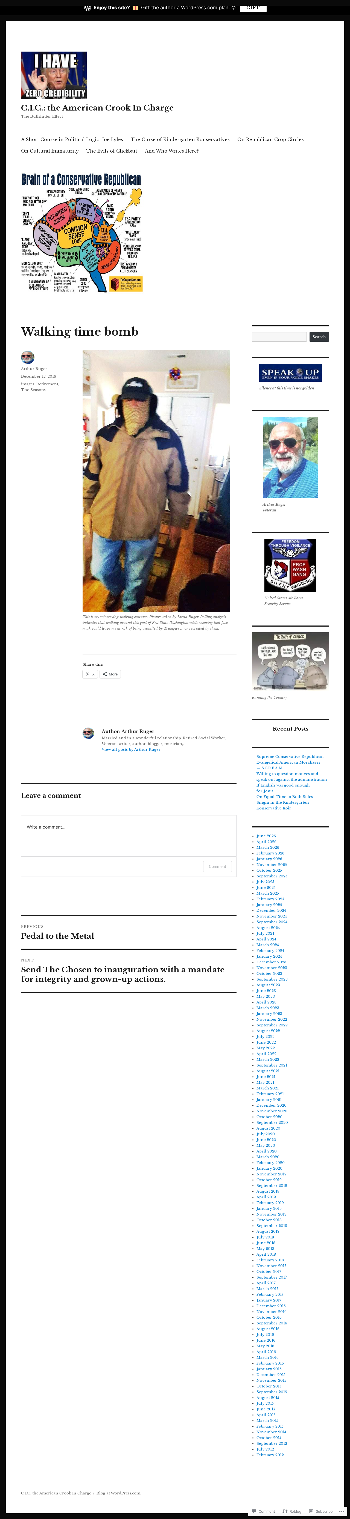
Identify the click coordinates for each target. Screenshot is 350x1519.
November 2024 (271, 916)
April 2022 (266, 1054)
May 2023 (265, 996)
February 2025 (270, 899)
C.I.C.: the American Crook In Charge (97, 108)
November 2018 (271, 1214)
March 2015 (267, 1420)
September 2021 (271, 1065)
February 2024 (270, 950)
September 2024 (271, 922)
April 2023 (266, 1002)
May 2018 (265, 1248)
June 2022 (266, 1042)
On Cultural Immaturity (50, 151)
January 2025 (269, 905)
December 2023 (271, 962)
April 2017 (266, 1283)
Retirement (47, 384)
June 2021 (265, 1076)
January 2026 (269, 859)
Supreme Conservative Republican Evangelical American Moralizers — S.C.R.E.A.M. (290, 762)
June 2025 (266, 887)
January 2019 (269, 1208)
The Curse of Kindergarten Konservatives (180, 139)
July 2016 (265, 1334)
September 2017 (271, 1277)
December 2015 (270, 1374)
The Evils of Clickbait (111, 151)
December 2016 (271, 1306)
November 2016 (271, 1311)
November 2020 (271, 1111)
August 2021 (267, 1071)
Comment (217, 866)
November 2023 (271, 968)
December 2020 (271, 1105)
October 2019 (269, 1180)
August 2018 (267, 1231)
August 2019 (267, 1191)
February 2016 (270, 1363)
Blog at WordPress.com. (119, 1493)
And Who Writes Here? (172, 151)
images (27, 384)
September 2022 (272, 1025)
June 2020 (266, 1139)
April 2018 (266, 1254)
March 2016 (267, 1357)
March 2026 (267, 847)
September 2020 (272, 1122)
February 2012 (270, 1455)
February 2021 (270, 1094)
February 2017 (270, 1294)
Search (319, 337)
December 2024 (271, 910)
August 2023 (268, 985)
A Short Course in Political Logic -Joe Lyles (72, 139)
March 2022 (267, 1059)
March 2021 (267, 1088)
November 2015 (271, 1380)
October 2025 (269, 870)
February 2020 (270, 1162)
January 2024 (269, 956)
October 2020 (269, 1117)
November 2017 (271, 1266)
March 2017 (267, 1288)
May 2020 (265, 1145)
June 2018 (265, 1243)
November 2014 (271, 1432)
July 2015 (265, 1403)
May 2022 (265, 1048)
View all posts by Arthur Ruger (131, 749)
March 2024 (267, 945)
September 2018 (271, 1225)
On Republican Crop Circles (270, 139)
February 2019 (270, 1203)
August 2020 (268, 1128)
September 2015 (271, 1392)
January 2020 (269, 1168)
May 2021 (265, 1082)
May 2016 (265, 1346)
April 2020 (266, 1151)
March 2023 (267, 1008)
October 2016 (269, 1317)
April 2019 (266, 1197)
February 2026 (270, 853)
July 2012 (265, 1449)
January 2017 (268, 1300)
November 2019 (271, 1174)
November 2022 (271, 1019)
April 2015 (266, 1415)
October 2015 (268, 1386)
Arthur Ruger (34, 369)
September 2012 (271, 1443)
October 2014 (268, 1437)
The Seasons (33, 390)
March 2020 (267, 1157)
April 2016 (266, 1352)
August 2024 (268, 927)
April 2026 (266, 841)
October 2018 (269, 1220)
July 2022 (265, 1036)
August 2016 (267, 1329)
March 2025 (267, 893)
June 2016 (265, 1340)
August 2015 (267, 1397)
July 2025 (265, 882)
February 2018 (270, 1260)
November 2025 (271, 864)
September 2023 (272, 979)
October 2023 (269, 973)
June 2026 (266, 836)
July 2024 (265, 933)
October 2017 (268, 1271)
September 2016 (271, 1323)
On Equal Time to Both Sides (284, 796)
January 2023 (269, 1013)
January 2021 (269, 1099)
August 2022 (268, 1031)
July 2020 (265, 1134)
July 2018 (265, 1237)
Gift (253, 7)
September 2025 (271, 876)
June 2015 (265, 1409)
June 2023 (266, 990)
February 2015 (270, 1426)
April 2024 (266, 939)
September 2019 (271, 1185)
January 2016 (269, 1369)
